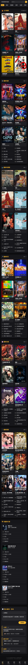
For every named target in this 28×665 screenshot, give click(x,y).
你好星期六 (5, 328)
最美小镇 (4, 154)
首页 (3, 5)
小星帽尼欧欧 (5, 423)
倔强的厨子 (18, 156)
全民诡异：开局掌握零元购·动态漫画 (20, 409)
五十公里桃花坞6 (19, 324)
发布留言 (22, 622)
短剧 (25, 5)
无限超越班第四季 (19, 326)
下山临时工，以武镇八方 (20, 515)
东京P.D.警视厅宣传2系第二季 (20, 244)
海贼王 (17, 415)
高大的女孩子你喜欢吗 (20, 412)
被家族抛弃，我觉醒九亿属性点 (7, 409)
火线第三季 (5, 244)
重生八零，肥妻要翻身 (7, 497)
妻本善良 (17, 237)
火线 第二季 (5, 234)
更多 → (25, 81)
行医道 (4, 237)
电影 (7, 5)
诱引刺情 (4, 504)
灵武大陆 (4, 420)
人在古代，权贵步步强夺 (7, 507)
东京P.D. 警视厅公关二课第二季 (7, 247)
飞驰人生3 (6, 531)
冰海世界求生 (18, 423)
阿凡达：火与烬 (7, 534)
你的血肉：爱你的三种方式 (20, 151)
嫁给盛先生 (18, 504)
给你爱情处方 (18, 240)
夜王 (4, 536)
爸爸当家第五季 (19, 328)
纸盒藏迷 (17, 148)
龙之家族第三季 (19, 247)
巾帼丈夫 (17, 507)
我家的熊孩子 (5, 324)
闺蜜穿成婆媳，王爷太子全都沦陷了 (20, 497)
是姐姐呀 (17, 331)
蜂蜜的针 (5, 541)
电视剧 (11, 5)
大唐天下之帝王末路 (7, 159)
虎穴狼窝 (4, 156)
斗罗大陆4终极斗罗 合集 (20, 420)
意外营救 (4, 161)
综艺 (17, 5)
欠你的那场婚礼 (19, 161)
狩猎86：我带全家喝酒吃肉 (7, 515)
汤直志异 (4, 415)
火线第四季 (18, 234)
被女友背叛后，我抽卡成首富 (20, 511)
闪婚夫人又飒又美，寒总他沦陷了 (20, 501)
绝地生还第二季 (6, 511)
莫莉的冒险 (18, 159)
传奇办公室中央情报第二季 (7, 240)
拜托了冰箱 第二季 (7, 336)
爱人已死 (4, 151)
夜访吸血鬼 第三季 (19, 251)
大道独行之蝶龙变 (6, 412)
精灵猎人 (17, 154)
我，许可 (5, 539)
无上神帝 (4, 417)
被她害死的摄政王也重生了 (7, 501)
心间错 (4, 251)
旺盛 (4, 148)
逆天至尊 (17, 417)
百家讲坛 (17, 336)
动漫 (21, 5)
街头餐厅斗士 (18, 333)
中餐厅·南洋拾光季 (7, 331)
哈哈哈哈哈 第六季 (7, 326)
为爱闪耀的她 (5, 333)
